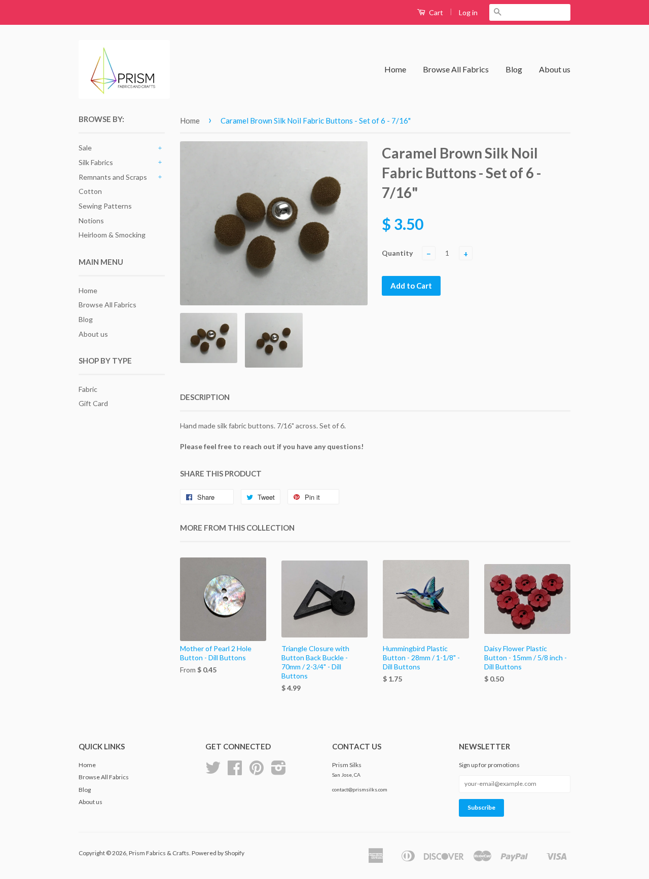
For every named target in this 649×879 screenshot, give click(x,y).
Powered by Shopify (218, 853)
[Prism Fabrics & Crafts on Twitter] (213, 771)
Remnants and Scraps (113, 177)
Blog (514, 69)
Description (205, 397)
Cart (435, 12)
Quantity (397, 253)
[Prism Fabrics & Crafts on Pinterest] (256, 771)
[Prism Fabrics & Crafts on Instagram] (278, 771)
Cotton (90, 191)
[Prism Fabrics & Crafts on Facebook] (234, 771)
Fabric (88, 389)
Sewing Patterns (105, 206)
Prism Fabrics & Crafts (159, 853)
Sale (85, 147)
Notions (91, 220)
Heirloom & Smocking (112, 234)
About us (554, 69)
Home (395, 69)
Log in (468, 12)
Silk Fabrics (96, 162)
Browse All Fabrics (456, 69)
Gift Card (93, 403)
